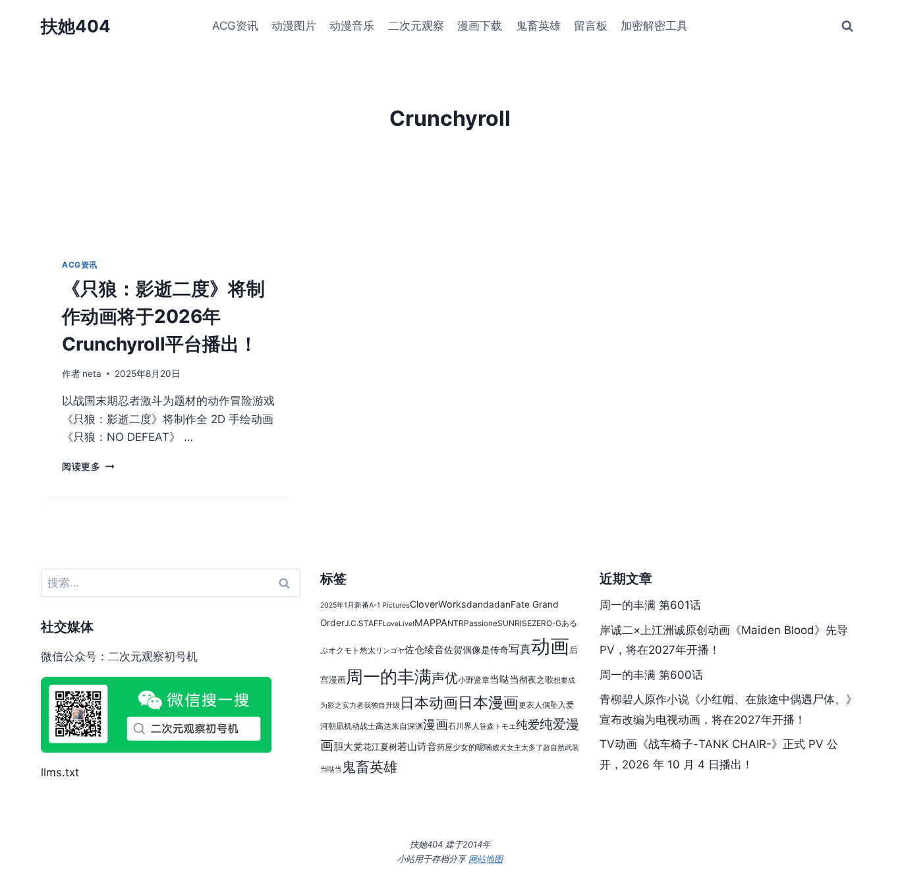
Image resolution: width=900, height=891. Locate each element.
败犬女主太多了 (517, 747)
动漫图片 (293, 25)
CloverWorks (438, 604)
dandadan (488, 604)
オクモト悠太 (352, 650)
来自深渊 (407, 726)
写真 (520, 649)
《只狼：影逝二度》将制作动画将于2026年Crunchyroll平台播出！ (163, 316)
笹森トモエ (498, 726)
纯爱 (528, 725)
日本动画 (429, 702)
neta (91, 373)
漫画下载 (479, 25)
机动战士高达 (367, 726)
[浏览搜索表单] (847, 26)
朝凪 (336, 726)
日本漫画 (488, 702)
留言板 (590, 25)
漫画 (435, 724)
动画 (550, 646)
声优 (445, 678)
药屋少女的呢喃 (464, 747)
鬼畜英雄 (538, 25)
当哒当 (504, 679)
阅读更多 (88, 466)
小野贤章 (474, 680)
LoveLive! (398, 623)
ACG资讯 (235, 25)
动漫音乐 (351, 25)
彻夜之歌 (536, 680)
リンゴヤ (390, 651)
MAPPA (430, 622)
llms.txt (60, 772)
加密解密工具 (654, 25)
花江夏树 (380, 747)
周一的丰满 (389, 676)
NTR (455, 623)
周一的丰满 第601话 (650, 605)
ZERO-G (546, 623)
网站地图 (485, 858)
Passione (480, 623)
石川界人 (464, 726)
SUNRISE (514, 623)
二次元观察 (416, 25)
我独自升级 (382, 705)
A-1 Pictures (389, 605)
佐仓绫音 (424, 649)
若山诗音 (417, 746)
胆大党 (348, 746)
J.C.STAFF (364, 623)
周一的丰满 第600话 (651, 674)
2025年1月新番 (344, 605)
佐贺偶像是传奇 (476, 650)
